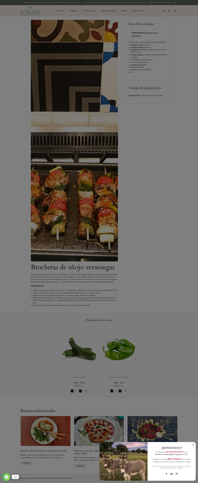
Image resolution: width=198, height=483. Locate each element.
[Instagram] (176, 473)
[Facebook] (166, 473)
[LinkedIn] (171, 473)
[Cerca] (193, 444)
